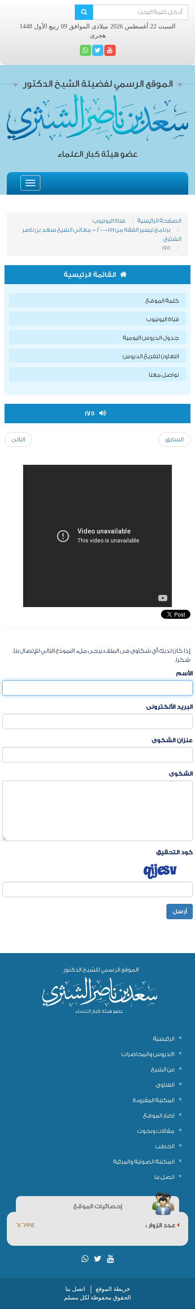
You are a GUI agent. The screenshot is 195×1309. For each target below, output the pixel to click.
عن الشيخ (163, 1069)
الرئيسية (164, 1038)
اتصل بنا (164, 1176)
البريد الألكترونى (169, 706)
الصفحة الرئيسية (159, 220)
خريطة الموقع (113, 1289)
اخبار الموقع (159, 1115)
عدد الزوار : (161, 1225)
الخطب (165, 1146)
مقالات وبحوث (156, 1130)
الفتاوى (165, 1084)
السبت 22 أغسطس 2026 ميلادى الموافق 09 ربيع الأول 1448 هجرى (98, 31)
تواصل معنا (164, 374)
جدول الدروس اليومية (151, 337)
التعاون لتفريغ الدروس (151, 356)
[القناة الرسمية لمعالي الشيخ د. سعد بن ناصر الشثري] (110, 50)
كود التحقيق (174, 852)
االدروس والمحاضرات (148, 1054)
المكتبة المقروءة (154, 1100)
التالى (18, 439)
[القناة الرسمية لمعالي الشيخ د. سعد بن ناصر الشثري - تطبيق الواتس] (85, 50)
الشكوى (181, 773)
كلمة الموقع (162, 300)
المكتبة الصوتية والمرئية (144, 1161)
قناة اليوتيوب (109, 220)
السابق (175, 439)
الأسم (184, 673)
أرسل (179, 911)
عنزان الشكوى (172, 740)
